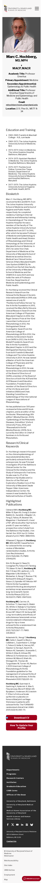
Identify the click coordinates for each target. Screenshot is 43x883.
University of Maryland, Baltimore (21, 801)
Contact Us (11, 841)
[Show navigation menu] (37, 8)
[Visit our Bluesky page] (31, 825)
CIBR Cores (12, 790)
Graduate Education (16, 786)
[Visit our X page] (12, 825)
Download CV (21, 717)
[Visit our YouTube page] (17, 825)
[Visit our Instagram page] (27, 825)
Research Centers (15, 778)
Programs (11, 774)
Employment (9, 875)
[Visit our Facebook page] (8, 825)
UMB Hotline (9, 870)
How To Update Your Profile (21, 726)
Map (6, 879)
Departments (13, 770)
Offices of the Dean (16, 794)
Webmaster (9, 856)
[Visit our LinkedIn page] (22, 825)
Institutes (11, 782)
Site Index (8, 865)
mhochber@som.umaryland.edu (22, 105)
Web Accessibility (11, 860)
